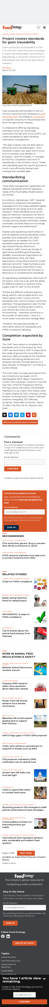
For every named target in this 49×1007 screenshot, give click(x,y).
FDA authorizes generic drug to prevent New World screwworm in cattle (23, 544)
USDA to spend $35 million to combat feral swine (16, 791)
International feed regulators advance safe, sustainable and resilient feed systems (22, 840)
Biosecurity (8, 628)
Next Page (26, 853)
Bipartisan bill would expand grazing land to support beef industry (17, 721)
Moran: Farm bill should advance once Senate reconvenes (14, 703)
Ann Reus (6, 68)
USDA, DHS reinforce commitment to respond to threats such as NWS (22, 747)
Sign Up (11, 527)
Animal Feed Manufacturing (15, 579)
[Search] (38, 27)
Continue (24, 1002)
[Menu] (44, 27)
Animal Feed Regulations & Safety (20, 34)
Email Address (11, 457)
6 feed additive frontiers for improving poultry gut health (17, 825)
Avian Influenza (10, 681)
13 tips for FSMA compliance (17, 581)
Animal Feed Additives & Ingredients (14, 818)
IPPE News (7, 611)
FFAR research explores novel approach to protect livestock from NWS (23, 556)
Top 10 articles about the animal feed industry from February (16, 633)
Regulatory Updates (12, 698)
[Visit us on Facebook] (3, 936)
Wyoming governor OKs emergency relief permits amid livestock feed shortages (24, 808)
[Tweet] (22, 415)
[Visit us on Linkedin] (8, 936)
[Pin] (28, 415)
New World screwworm (14, 540)
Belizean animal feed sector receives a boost (17, 668)
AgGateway (39, 117)
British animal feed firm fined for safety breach (14, 599)
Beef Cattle (8, 715)
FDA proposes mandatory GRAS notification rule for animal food (19, 760)
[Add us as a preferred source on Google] (34, 415)
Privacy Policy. (10, 523)
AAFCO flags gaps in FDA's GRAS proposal (24, 735)
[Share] (10, 415)
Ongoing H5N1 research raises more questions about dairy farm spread (15, 686)
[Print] (4, 415)
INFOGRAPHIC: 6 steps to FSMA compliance (16, 615)
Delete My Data (24, 943)
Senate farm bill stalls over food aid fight (16, 773)
